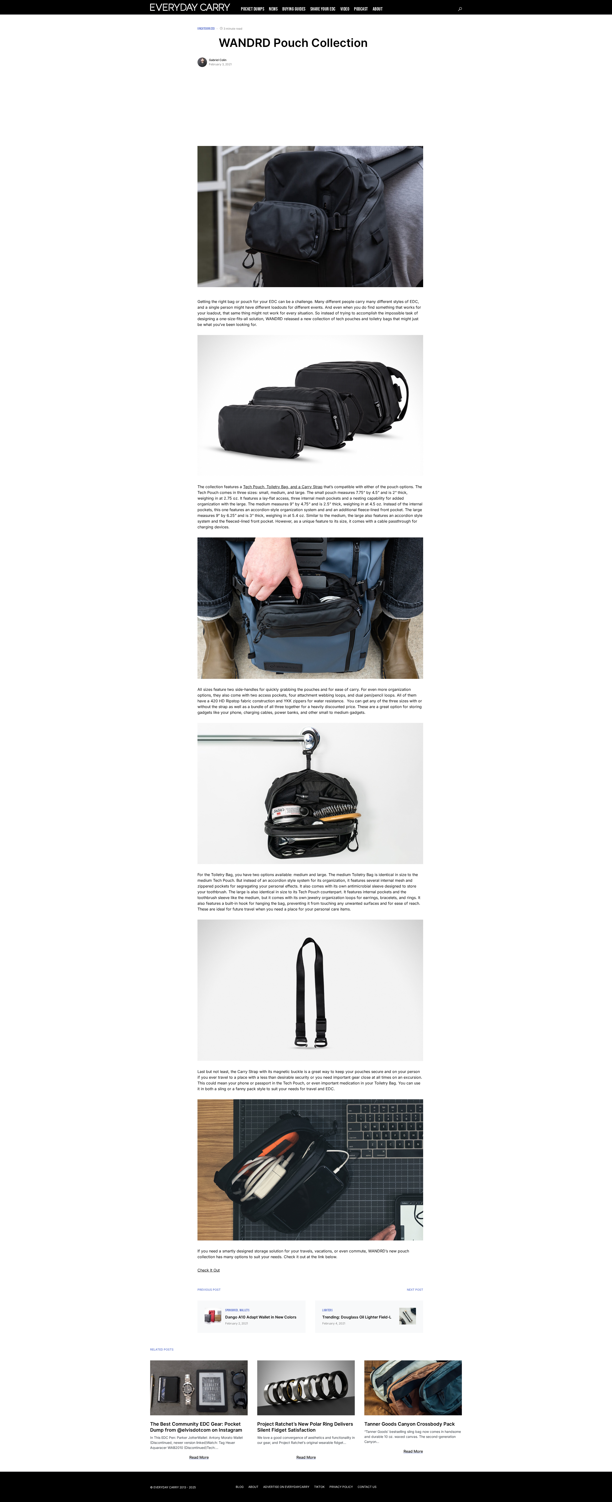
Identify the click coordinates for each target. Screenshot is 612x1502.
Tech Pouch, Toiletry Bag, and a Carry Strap (282, 486)
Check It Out (208, 1270)
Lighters (327, 1310)
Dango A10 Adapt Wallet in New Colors (260, 1317)
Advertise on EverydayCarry (286, 1487)
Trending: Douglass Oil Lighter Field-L (356, 1317)
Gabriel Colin (217, 60)
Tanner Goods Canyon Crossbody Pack (409, 1424)
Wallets (244, 1310)
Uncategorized (206, 29)
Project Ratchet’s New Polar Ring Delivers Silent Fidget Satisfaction (305, 1427)
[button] (460, 9)
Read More (199, 1457)
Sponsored (231, 1310)
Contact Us (367, 1487)
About (253, 1487)
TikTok (319, 1487)
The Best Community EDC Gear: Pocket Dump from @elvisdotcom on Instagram (196, 1427)
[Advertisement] (310, 110)
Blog (240, 1487)
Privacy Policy (341, 1487)
